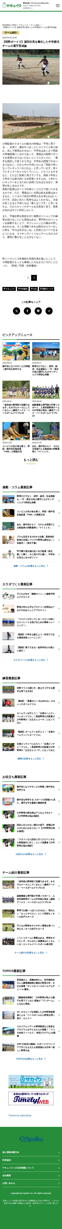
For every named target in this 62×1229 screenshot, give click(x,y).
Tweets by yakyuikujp (19, 1115)
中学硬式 (24, 289)
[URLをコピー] (49, 311)
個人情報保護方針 (10, 1152)
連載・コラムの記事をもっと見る (30, 566)
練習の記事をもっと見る (30, 758)
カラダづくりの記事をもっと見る (30, 660)
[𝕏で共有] (16, 311)
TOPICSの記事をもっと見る (29, 1059)
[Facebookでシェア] (27, 311)
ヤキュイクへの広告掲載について (18, 1168)
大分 (35, 289)
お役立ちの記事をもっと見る (30, 854)
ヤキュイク (10, 289)
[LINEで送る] (38, 311)
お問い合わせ (8, 1183)
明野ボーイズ (47, 289)
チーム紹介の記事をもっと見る (30, 952)
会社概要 (6, 1175)
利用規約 (6, 1160)
